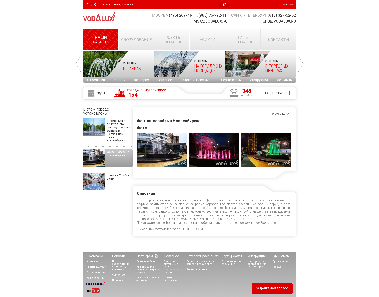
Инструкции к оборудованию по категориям (257, 264)
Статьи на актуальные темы (171, 264)
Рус (279, 4)
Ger (291, 4)
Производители (96, 266)
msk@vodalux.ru (211, 21)
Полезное (164, 80)
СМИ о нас (118, 274)
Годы (96, 93)
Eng (285, 4)
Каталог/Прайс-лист (196, 80)
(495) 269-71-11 (183, 15)
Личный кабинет (146, 261)
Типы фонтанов (243, 39)
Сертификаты (231, 80)
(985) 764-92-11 (212, 15)
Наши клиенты (95, 277)
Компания (92, 261)
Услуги (207, 39)
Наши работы (101, 39)
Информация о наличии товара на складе (147, 269)
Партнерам (141, 80)
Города (133, 93)
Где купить (283, 80)
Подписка (118, 280)
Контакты (278, 39)
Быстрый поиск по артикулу (148, 279)
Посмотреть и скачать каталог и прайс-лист (200, 262)
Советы (168, 272)
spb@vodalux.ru (279, 21)
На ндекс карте (274, 93)
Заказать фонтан (196, 269)
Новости (119, 80)
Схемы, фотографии (171, 279)
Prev (78, 64)
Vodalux (99, 16)
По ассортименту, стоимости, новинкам (121, 265)
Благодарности (95, 272)
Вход (90, 4)
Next (301, 64)
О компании (96, 80)
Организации (280, 261)
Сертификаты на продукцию (231, 262)
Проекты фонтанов (171, 39)
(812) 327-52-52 (282, 15)
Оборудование (136, 39)
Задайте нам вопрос (272, 288)
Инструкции (259, 80)
